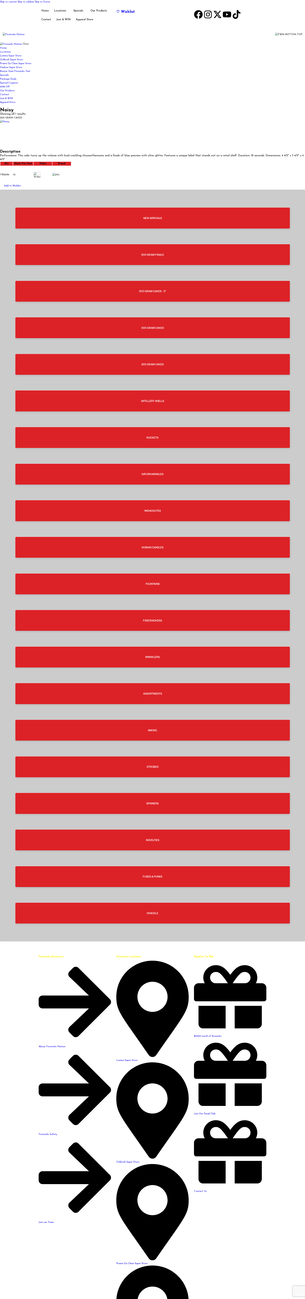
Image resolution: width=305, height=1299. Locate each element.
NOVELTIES (152, 840)
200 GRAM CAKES (152, 364)
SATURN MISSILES (152, 474)
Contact (46, 19)
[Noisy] (152, 135)
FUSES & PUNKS (152, 876)
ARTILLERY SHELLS (152, 401)
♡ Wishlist (125, 12)
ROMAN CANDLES (152, 547)
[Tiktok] (236, 14)
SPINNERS (152, 803)
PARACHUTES (152, 510)
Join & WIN (63, 19)
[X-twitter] (217, 14)
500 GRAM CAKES (152, 328)
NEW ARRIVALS (152, 218)
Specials (78, 11)
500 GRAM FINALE (152, 254)
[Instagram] (208, 14)
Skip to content (8, 2)
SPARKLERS (152, 657)
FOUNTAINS (153, 584)
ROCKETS (152, 437)
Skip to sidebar (26, 2)
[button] (10, 186)
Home (45, 11)
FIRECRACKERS (152, 620)
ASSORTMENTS (152, 693)
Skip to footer (42, 2)
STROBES (153, 766)
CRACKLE (152, 913)
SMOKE (152, 730)
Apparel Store (84, 19)
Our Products (99, 11)
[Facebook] (198, 14)
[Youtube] (227, 14)
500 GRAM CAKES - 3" (152, 291)
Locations (60, 11)
